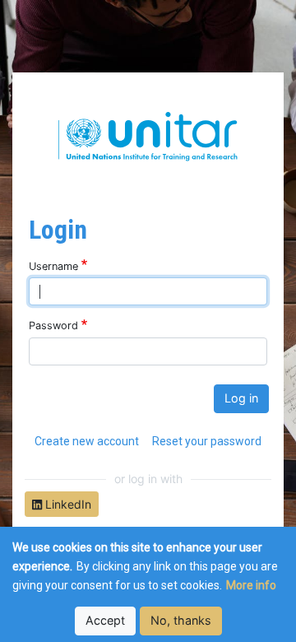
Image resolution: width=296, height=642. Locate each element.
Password (53, 325)
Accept (105, 620)
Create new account (87, 441)
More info (251, 585)
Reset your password (206, 441)
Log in (241, 398)
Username (53, 266)
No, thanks (180, 620)
